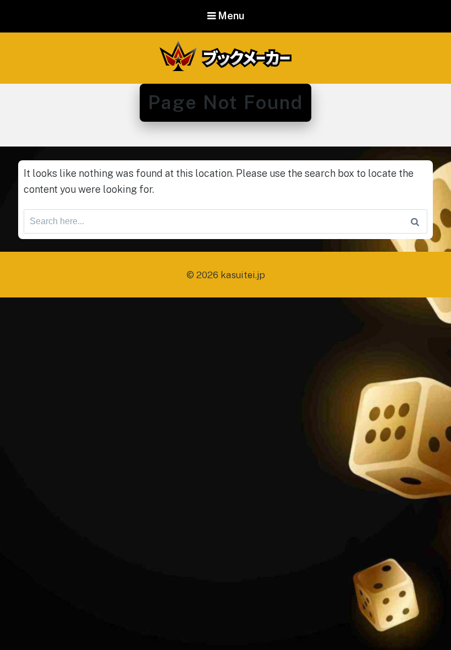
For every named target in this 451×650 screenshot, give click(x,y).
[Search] (415, 221)
